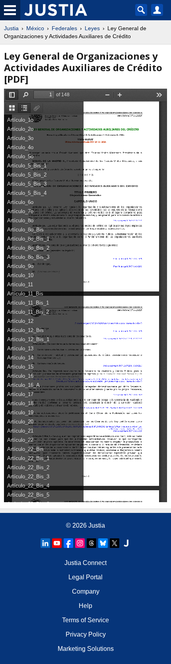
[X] (114, 543)
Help (85, 605)
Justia (11, 28)
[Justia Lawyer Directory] (126, 543)
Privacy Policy (86, 634)
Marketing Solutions (86, 648)
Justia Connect (85, 562)
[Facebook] (68, 543)
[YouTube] (57, 543)
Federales (64, 28)
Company (85, 591)
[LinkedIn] (45, 543)
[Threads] (91, 543)
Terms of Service (85, 620)
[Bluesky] (103, 543)
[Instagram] (80, 543)
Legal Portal (85, 577)
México (35, 28)
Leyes (92, 28)
